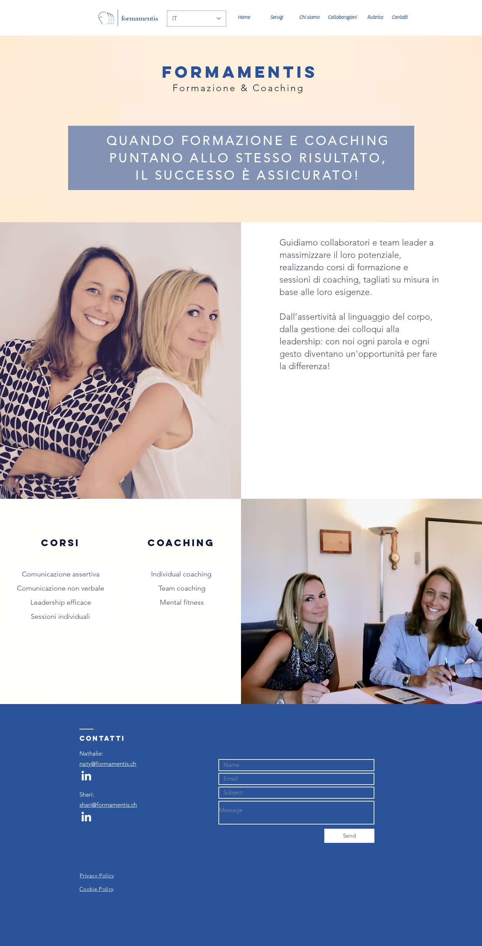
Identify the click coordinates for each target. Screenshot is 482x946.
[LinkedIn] (65, 697)
